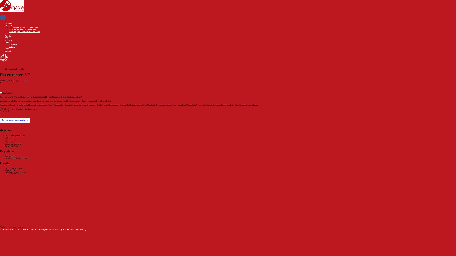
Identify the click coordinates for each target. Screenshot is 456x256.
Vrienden (8, 40)
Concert (25, 144)
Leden (7, 42)
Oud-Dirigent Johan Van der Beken (23, 30)
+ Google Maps (33, 173)
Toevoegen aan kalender (15, 120)
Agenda (8, 36)
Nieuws (8, 34)
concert (20, 146)
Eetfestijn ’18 (10, 89)
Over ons (8, 25)
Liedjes (12, 47)
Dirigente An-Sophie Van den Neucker (24, 27)
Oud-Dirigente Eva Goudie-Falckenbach (25, 32)
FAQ (7, 38)
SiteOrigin (83, 230)
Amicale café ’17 (12, 87)
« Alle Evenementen (7, 65)
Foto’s (7, 49)
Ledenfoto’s (14, 44)
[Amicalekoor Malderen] (12, 11)
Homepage (9, 23)
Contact (8, 51)
